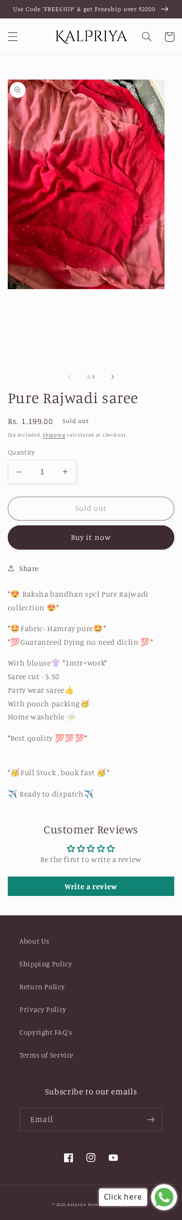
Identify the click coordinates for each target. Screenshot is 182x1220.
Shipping (54, 435)
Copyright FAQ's (45, 1032)
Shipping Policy (45, 964)
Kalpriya (76, 1204)
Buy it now (91, 537)
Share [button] (29, 568)
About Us (34, 941)
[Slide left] (69, 377)
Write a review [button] (91, 886)
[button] (12, 37)
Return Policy (42, 986)
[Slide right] (113, 377)
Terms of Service (46, 1055)
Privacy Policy (42, 1009)
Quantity (21, 452)
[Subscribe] (151, 1119)
